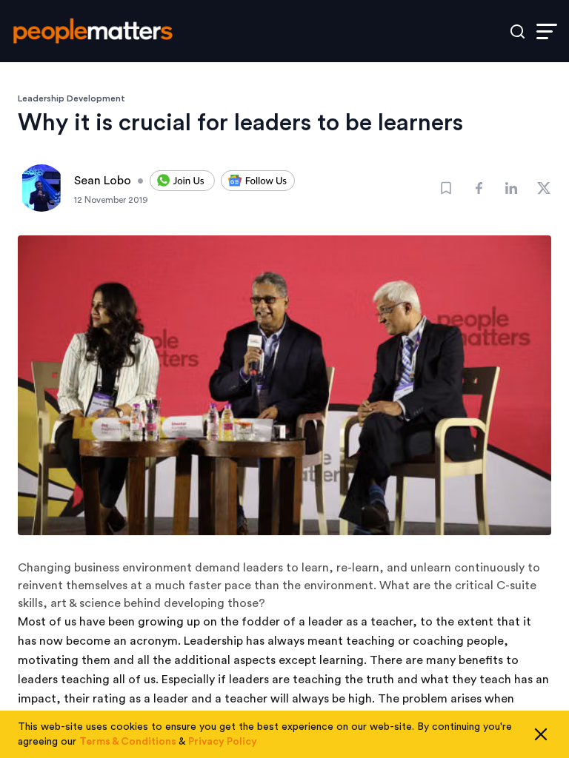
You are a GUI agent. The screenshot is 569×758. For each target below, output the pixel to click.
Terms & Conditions (127, 742)
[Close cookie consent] (540, 734)
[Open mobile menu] (546, 31)
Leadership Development (71, 98)
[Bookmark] (446, 188)
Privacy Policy (222, 742)
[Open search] (517, 31)
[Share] (478, 188)
